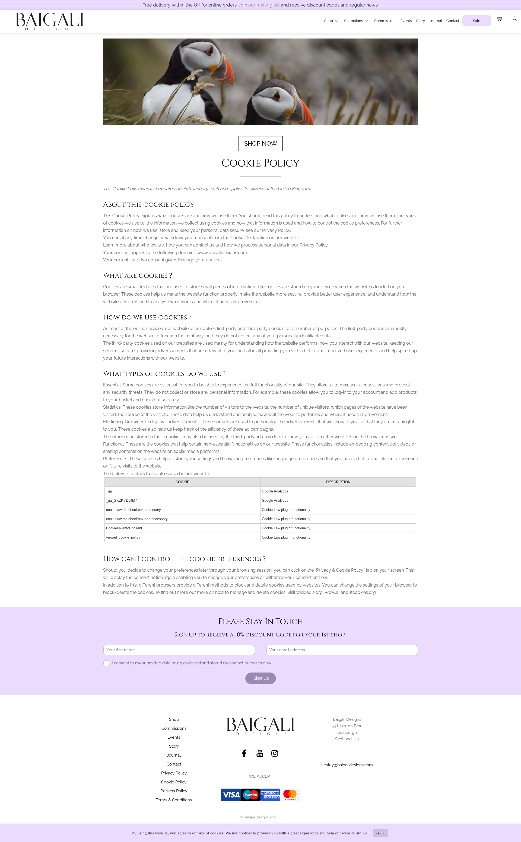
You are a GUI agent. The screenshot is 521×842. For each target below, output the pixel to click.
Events (406, 21)
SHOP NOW (260, 143)
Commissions (385, 21)
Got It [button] (380, 833)
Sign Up (261, 678)
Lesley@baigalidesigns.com (347, 765)
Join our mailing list (259, 5)
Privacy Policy (174, 773)
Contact (452, 21)
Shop (328, 21)
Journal (436, 21)
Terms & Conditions (174, 800)
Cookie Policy (173, 782)
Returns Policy (173, 791)
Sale (476, 21)
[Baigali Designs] (50, 21)
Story (420, 21)
